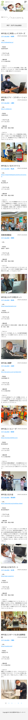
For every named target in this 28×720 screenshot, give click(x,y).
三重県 (12, 103)
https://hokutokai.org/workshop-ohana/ (12, 503)
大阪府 (12, 366)
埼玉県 (12, 300)
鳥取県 (12, 238)
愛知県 (12, 432)
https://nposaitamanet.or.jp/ (8, 306)
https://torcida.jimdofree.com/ (9, 438)
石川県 (12, 570)
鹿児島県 (13, 497)
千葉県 (12, 640)
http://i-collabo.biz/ (6, 109)
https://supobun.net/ (6, 646)
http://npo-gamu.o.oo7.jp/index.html (11, 372)
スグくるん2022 (5, 36)
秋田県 (12, 36)
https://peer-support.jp (7, 576)
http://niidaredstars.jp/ (7, 42)
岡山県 (12, 169)
